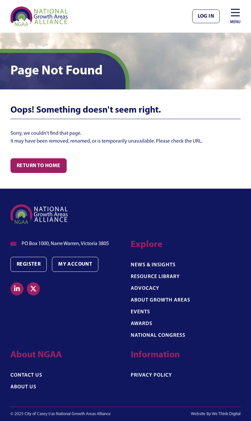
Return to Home (38, 165)
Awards (141, 323)
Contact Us (26, 375)
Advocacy (145, 288)
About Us (23, 387)
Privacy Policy (151, 375)
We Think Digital (226, 414)
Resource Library (155, 276)
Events (140, 312)
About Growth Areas (160, 300)
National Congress (158, 335)
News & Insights (153, 265)
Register (29, 264)
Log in (206, 16)
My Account (75, 264)
